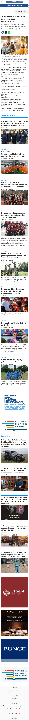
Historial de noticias (14, 690)
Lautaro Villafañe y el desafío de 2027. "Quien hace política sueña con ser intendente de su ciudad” (13, 471)
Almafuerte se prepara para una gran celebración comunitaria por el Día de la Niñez (14, 528)
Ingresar (15, 698)
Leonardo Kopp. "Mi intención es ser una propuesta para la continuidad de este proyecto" (13, 554)
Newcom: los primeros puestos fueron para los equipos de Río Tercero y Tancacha (13, 215)
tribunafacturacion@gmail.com (14, 708)
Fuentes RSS (14, 695)
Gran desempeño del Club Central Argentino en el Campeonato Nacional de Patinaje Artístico (14, 123)
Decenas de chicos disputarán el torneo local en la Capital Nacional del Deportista (13, 291)
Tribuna (20, 29)
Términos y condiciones (14, 692)
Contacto (14, 687)
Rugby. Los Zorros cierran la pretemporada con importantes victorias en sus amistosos (13, 255)
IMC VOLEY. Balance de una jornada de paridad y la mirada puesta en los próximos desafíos (13, 154)
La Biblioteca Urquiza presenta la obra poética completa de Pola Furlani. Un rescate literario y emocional (14, 500)
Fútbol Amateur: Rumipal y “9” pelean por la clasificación (13, 361)
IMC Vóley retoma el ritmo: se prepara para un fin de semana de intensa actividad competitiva (14, 184)
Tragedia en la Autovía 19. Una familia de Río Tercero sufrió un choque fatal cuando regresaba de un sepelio (14, 443)
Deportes (4, 29)
